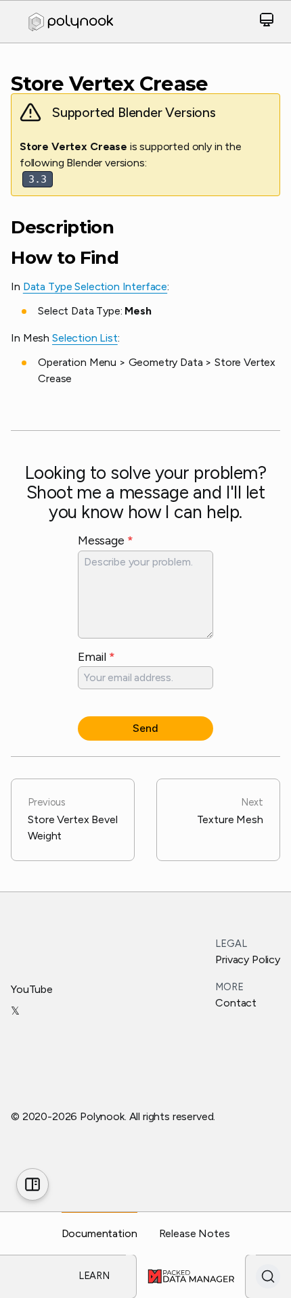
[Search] (268, 1276)
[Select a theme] (267, 21)
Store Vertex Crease (109, 83)
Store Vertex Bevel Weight (72, 819)
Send (145, 728)
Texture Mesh (230, 811)
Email (96, 656)
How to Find (64, 258)
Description (62, 227)
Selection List (85, 337)
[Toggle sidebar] (32, 1184)
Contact (235, 1002)
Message (105, 540)
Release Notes (194, 1233)
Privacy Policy (247, 959)
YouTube (32, 989)
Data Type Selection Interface (95, 286)
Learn (94, 1276)
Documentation (99, 1233)
